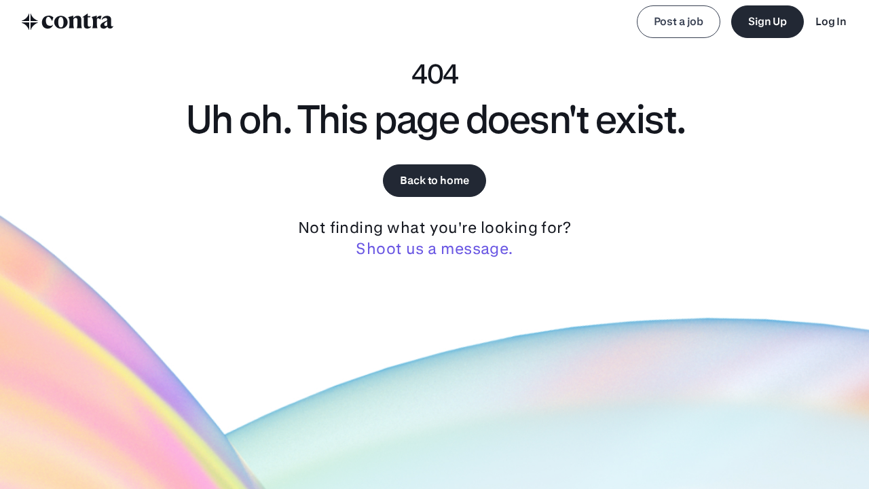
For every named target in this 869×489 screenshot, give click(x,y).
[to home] (68, 22)
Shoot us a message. (434, 248)
